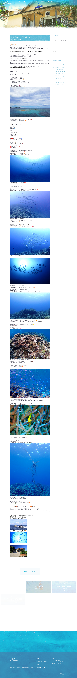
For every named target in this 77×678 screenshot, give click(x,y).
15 (65, 45)
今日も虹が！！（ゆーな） (60, 69)
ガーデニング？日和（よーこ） (60, 64)
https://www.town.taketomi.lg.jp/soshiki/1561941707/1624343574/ (24, 58)
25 (57, 49)
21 (63, 47)
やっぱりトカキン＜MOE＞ (60, 71)
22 (65, 47)
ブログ (31, 1)
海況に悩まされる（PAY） (60, 84)
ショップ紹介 (18, 1)
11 (57, 45)
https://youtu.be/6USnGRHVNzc (17, 531)
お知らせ (36, 1)
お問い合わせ (63, 1)
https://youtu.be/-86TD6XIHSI (16, 545)
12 (59, 45)
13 (61, 45)
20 (61, 47)
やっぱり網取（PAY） (59, 73)
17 (55, 47)
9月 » (63, 53)
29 (65, 49)
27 (61, 49)
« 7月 (55, 53)
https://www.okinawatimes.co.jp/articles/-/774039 (20, 67)
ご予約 (57, 1)
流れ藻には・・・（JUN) (59, 67)
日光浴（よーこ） (58, 75)
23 (53, 49)
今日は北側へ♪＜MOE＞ (60, 82)
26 (59, 49)
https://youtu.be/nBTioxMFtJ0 (16, 518)
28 (63, 49)
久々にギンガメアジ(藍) (59, 77)
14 (63, 45)
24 (55, 49)
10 (55, 45)
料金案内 (42, 1)
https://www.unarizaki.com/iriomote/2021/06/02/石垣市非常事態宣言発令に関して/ (27, 51)
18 (57, 47)
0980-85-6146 (40, 667)
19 (59, 47)
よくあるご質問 (50, 1)
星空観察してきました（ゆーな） (60, 79)
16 (53, 47)
